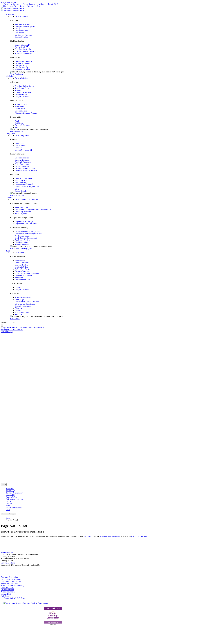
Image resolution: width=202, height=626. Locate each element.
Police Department (22, 164)
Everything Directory (139, 536)
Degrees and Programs (23, 61)
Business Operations (22, 271)
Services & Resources (14, 508)
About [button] (8, 251)
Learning (9, 503)
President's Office (21, 267)
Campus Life (10, 495)
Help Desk (19, 277)
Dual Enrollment (21, 94)
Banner (30, 6)
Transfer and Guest (22, 88)
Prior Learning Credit (23, 49)
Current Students (29, 4)
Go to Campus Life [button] (17, 195)
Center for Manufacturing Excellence (28, 234)
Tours (8, 510)
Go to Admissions (21, 78)
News (8, 505)
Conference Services (22, 240)
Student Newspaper (22, 150)
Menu (4, 484)
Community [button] (10, 197)
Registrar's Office (21, 31)
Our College (19, 300)
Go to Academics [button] (16, 74)
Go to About (19, 253)
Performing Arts (21, 180)
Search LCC (5, 323)
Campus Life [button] (10, 134)
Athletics (18, 144)
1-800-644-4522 (7, 552)
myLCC (13, 6)
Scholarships (19, 107)
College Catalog (21, 65)
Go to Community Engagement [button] (21, 248)
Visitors (41, 4)
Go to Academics (21, 16)
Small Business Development (26, 238)
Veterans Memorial (22, 244)
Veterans (18, 90)
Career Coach (20, 47)
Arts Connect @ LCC (23, 183)
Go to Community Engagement (26, 199)
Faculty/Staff (53, 4)
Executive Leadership (23, 306)
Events (8, 501)
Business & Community (14, 493)
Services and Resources (23, 35)
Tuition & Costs (21, 105)
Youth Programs (21, 214)
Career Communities (22, 63)
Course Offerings (21, 45)
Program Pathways (22, 68)
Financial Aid (20, 109)
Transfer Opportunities (23, 53)
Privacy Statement (7, 590)
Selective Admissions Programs (26, 51)
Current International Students (26, 170)
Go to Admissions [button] (16, 131)
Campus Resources (22, 160)
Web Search (88, 536)
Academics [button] (10, 14)
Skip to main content (8, 2)
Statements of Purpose (23, 298)
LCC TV (18, 148)
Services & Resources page (110, 536)
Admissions (10, 489)
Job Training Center (22, 236)
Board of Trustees (21, 265)
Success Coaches (21, 37)
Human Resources (22, 263)
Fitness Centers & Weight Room (27, 187)
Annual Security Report (9, 583)
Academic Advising (22, 24)
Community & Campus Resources (27, 302)
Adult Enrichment (21, 207)
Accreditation (20, 261)
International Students (23, 92)
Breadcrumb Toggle (8, 514)
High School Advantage (24, 222)
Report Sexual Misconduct (11, 579)
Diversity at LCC (7, 588)
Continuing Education (23, 212)
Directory (18, 308)
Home (8, 518)
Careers (18, 288)
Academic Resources (23, 162)
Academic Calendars (22, 70)
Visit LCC (19, 314)
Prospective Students (11, 4)
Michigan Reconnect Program (26, 113)
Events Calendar (21, 191)
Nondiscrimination (8, 592)
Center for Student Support (25, 168)
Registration (19, 33)
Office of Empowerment (24, 185)
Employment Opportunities (11, 581)
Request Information (22, 125)
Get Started (19, 123)
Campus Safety (11, 497)
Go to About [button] (15, 319)
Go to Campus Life (22, 136)
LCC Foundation (21, 242)
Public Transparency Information (27, 273)
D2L (22, 6)
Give (38, 6)
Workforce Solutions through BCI (27, 232)
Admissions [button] (10, 76)
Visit (16, 127)
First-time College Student (24, 86)
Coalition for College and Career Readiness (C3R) (33, 209)
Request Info (10, 550)
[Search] (2, 325)
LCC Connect (20, 146)
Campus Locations (22, 97)
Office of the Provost (22, 269)
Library (17, 29)
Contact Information (22, 280)
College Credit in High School (26, 26)
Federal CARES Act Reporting (12, 586)
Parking (18, 310)
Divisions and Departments (25, 304)
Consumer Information (23, 275)
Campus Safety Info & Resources (15, 598)
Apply (17, 121)
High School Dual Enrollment (26, 224)
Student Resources (22, 158)
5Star (5, 6)
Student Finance (21, 111)
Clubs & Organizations (23, 178)
